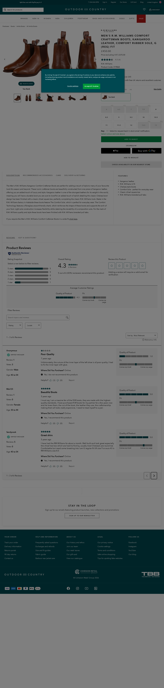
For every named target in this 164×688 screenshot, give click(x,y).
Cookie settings (72, 86)
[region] (83, 80)
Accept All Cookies (91, 86)
